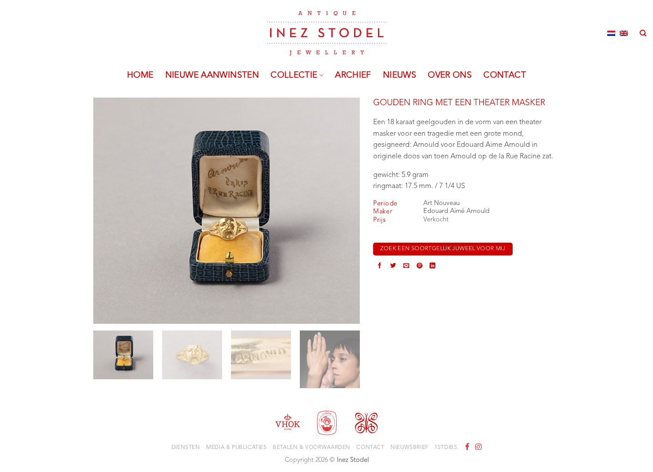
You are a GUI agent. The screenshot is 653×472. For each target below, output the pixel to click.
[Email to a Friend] (406, 266)
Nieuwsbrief (409, 447)
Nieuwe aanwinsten (212, 75)
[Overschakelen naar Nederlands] (611, 33)
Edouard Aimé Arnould (456, 211)
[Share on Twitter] (393, 266)
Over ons (450, 75)
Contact (504, 75)
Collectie (294, 75)
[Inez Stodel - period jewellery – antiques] (326, 33)
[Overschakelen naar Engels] (623, 33)
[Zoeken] (643, 33)
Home (140, 75)
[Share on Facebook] (380, 266)
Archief (353, 75)
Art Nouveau (441, 203)
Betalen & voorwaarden (311, 447)
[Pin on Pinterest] (420, 266)
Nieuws (399, 75)
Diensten (185, 447)
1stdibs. (446, 447)
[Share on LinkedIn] (432, 266)
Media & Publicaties (236, 447)
